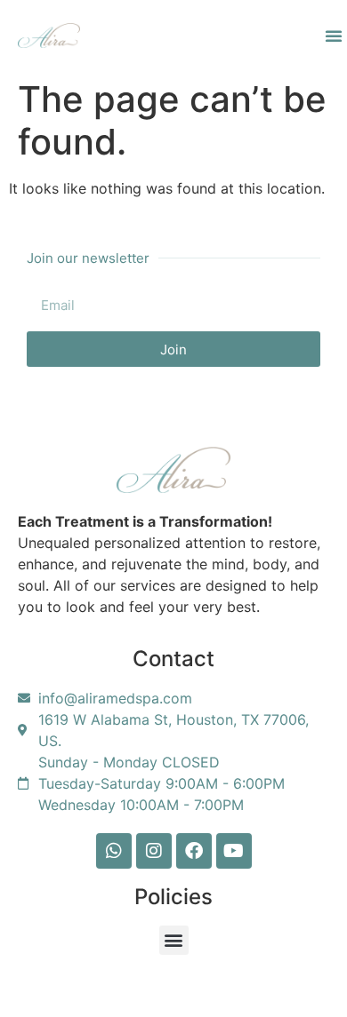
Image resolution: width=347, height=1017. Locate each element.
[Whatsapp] (114, 851)
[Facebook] (194, 851)
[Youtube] (234, 851)
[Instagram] (154, 851)
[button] (333, 35)
